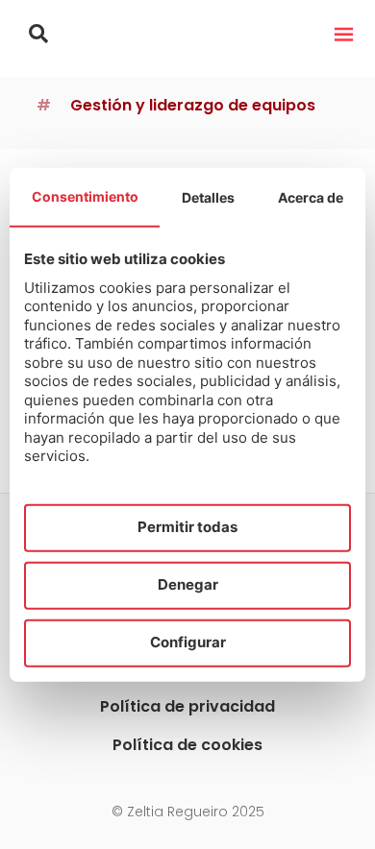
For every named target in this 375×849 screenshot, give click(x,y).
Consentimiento (85, 195)
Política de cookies (187, 745)
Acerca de (310, 196)
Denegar (188, 584)
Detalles (208, 196)
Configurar (188, 642)
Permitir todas (188, 527)
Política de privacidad (187, 706)
